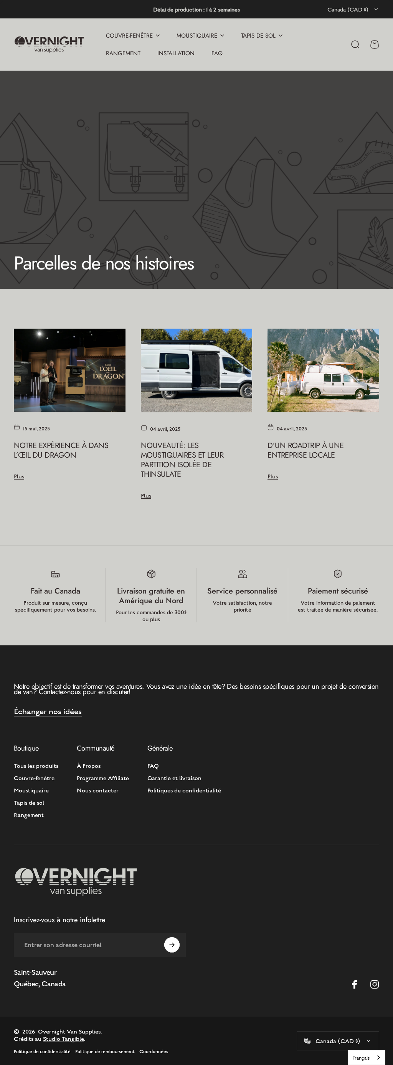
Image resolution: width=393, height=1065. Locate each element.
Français (361, 1058)
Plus (19, 476)
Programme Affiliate (103, 777)
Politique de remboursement (105, 1051)
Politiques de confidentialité (184, 790)
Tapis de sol (29, 802)
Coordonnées (153, 1051)
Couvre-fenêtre (34, 777)
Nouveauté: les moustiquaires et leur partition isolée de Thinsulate (182, 460)
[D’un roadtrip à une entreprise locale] (323, 370)
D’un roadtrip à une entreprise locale (305, 450)
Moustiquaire (31, 790)
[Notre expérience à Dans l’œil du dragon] (69, 370)
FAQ (153, 765)
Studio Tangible (63, 1038)
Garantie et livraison (174, 777)
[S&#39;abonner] (172, 945)
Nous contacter (98, 790)
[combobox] (353, 9)
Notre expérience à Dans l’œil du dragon (61, 450)
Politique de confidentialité (42, 1051)
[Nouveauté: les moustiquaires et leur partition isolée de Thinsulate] (197, 370)
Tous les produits (36, 765)
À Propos (89, 765)
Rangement (29, 814)
